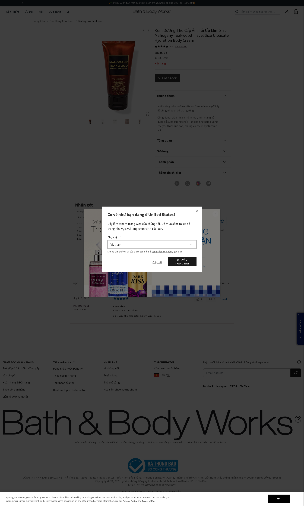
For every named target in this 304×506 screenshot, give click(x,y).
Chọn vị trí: (114, 237)
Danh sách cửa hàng (162, 251)
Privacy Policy (130, 500)
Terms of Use (148, 500)
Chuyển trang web (182, 261)
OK (278, 498)
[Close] (197, 211)
